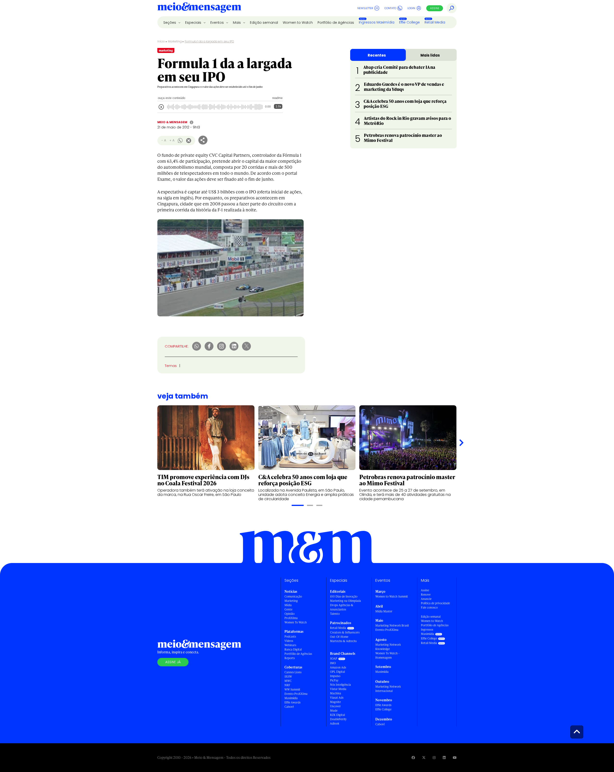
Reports (289, 658)
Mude (333, 710)
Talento (335, 614)
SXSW (288, 676)
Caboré (289, 707)
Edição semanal (264, 22)
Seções (170, 22)
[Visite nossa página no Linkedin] (444, 757)
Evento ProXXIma (295, 694)
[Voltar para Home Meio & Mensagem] (199, 8)
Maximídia (291, 698)
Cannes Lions (292, 672)
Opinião (289, 614)
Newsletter (365, 8)
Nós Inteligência (340, 685)
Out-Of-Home (339, 637)
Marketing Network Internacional (388, 689)
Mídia (288, 605)
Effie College (409, 22)
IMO (333, 663)
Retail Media (435, 22)
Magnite (335, 702)
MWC (288, 681)
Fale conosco (429, 607)
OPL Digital (337, 672)
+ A (171, 140)
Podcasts (290, 636)
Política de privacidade (435, 603)
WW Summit (292, 689)
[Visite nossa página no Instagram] (434, 757)
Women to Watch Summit (391, 596)
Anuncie (426, 599)
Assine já (173, 662)
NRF (287, 685)
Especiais (193, 22)
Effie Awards (292, 702)
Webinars (290, 645)
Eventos (217, 22)
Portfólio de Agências (336, 22)
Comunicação (293, 596)
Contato (390, 8)
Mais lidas (430, 55)
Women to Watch (298, 22)
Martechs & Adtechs (343, 641)
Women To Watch (295, 622)
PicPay (334, 680)
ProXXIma (291, 618)
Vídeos (288, 641)
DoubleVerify (338, 719)
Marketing (175, 41)
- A (163, 140)
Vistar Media (338, 689)
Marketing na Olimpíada (345, 601)
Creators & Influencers (345, 632)
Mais (237, 22)
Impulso (335, 676)
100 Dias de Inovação (343, 596)
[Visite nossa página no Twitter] (423, 757)
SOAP (333, 658)
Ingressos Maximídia (376, 22)
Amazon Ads (338, 667)
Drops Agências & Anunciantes (341, 607)
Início (161, 41)
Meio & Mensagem (172, 122)
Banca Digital (293, 649)
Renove (426, 594)
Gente (288, 609)
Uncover (335, 706)
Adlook (334, 723)
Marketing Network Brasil (392, 625)
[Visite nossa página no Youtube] (455, 757)
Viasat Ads (336, 698)
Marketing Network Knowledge (388, 647)
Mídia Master (383, 611)
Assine (434, 8)
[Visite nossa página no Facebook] (413, 757)
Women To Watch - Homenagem (387, 655)
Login (411, 8)
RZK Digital (337, 715)
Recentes (377, 55)
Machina (335, 693)
